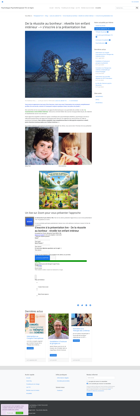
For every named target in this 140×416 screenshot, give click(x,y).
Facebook (59, 390)
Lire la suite (30, 348)
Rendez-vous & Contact (87, 8)
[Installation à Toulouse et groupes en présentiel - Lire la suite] (58, 326)
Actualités (98, 8)
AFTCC (97, 99)
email (109, 389)
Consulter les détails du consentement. (95, 390)
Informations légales (63, 378)
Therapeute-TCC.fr (39, 16)
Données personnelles (63, 381)
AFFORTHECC (99, 96)
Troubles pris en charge (67, 8)
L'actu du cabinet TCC (102, 29)
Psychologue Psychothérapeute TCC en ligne (17, 8)
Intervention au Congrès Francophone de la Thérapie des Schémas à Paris (35, 339)
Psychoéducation (101, 43)
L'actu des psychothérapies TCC (104, 36)
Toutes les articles (100, 25)
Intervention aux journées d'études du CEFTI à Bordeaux (104, 78)
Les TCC (78, 8)
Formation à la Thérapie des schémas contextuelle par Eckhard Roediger (81, 332)
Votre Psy (57, 8)
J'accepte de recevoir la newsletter (98, 381)
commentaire (73, 100)
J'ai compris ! (19, 413)
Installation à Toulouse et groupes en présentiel (58, 343)
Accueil (51, 8)
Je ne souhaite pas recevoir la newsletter (100, 383)
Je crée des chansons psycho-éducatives (104, 85)
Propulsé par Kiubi (30, 413)
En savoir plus (10, 413)
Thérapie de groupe (102, 32)
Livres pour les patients (103, 40)
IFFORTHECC (99, 102)
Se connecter (135, 2)
